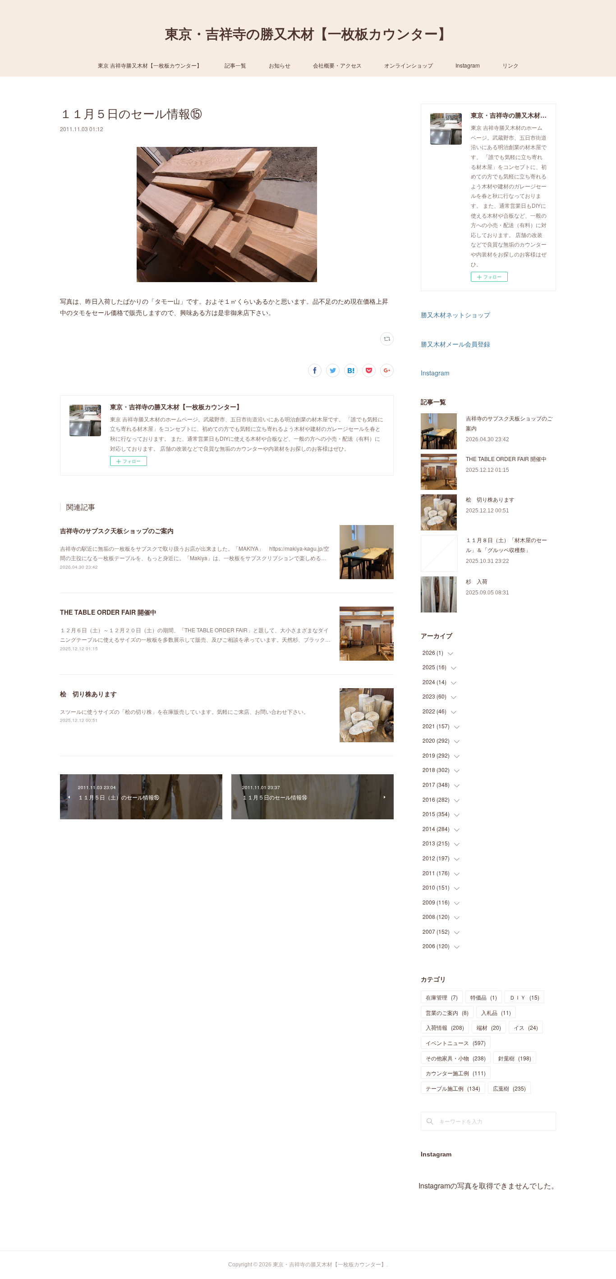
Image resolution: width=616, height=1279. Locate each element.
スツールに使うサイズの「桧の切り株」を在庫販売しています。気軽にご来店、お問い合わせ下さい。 (184, 711)
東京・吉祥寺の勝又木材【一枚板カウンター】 (308, 34)
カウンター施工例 (456, 1073)
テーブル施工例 (453, 1088)
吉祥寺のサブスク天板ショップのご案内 (117, 530)
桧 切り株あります (88, 693)
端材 (489, 1027)
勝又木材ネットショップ (455, 314)
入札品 (496, 1012)
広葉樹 (509, 1088)
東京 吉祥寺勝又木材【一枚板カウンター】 (150, 65)
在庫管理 (442, 997)
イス (526, 1027)
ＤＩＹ (524, 997)
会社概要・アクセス (337, 65)
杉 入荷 (476, 581)
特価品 (483, 997)
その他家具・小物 (456, 1058)
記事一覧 (235, 65)
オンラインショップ (408, 65)
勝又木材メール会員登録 (455, 343)
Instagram (467, 65)
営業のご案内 (447, 1012)
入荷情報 (445, 1027)
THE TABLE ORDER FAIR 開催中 (108, 612)
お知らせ (279, 65)
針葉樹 (514, 1058)
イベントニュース (456, 1042)
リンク (510, 65)
